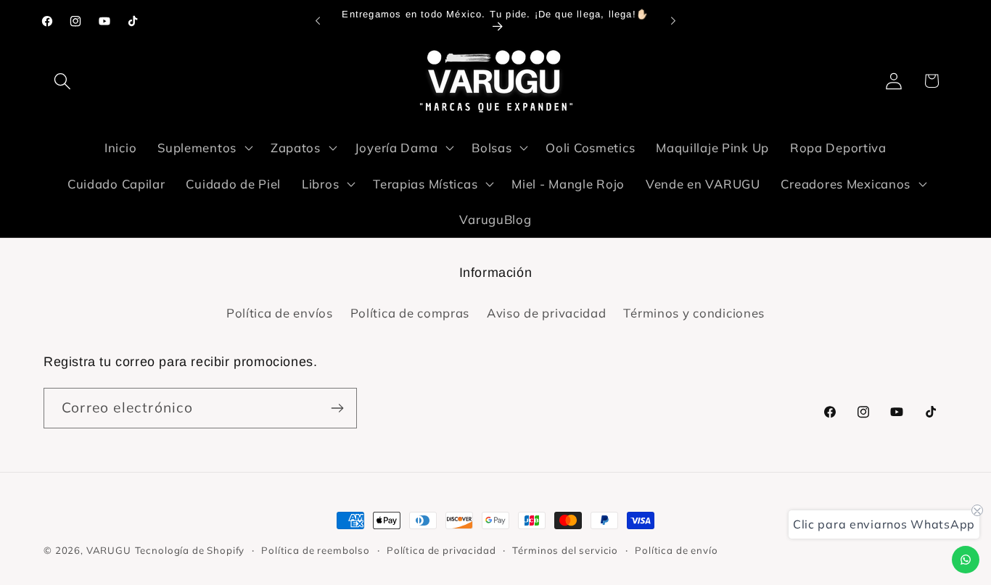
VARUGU (108, 550)
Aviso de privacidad (546, 312)
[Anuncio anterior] (318, 21)
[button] (63, 81)
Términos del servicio (565, 550)
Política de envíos (279, 312)
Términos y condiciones (694, 312)
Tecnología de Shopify (190, 550)
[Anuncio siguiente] (673, 21)
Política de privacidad (441, 550)
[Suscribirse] (337, 408)
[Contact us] (965, 559)
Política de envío (676, 550)
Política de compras (410, 312)
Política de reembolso (315, 550)
